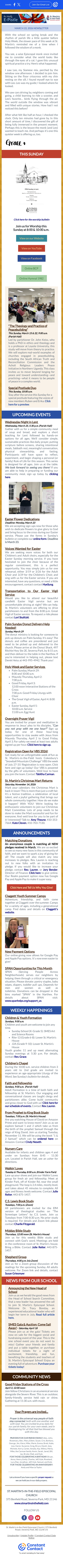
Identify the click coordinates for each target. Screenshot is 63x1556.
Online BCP (31, 268)
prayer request (44, 1477)
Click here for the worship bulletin (31, 219)
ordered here (45, 1138)
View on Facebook (31, 258)
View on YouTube (32, 248)
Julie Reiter (39, 1247)
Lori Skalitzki (21, 617)
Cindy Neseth (33, 1141)
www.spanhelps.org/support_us (23, 1000)
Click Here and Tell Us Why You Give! (31, 887)
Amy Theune (38, 819)
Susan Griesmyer (15, 1273)
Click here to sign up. (39, 744)
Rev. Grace (20, 1056)
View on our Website (31, 238)
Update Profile (27, 1535)
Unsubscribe (13, 1535)
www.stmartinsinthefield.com (31, 1503)
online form (40, 538)
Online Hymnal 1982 (31, 278)
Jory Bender (50, 869)
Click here (35, 872)
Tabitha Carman (45, 774)
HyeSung (48, 584)
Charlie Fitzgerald (24, 1223)
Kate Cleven (19, 822)
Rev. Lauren (31, 869)
